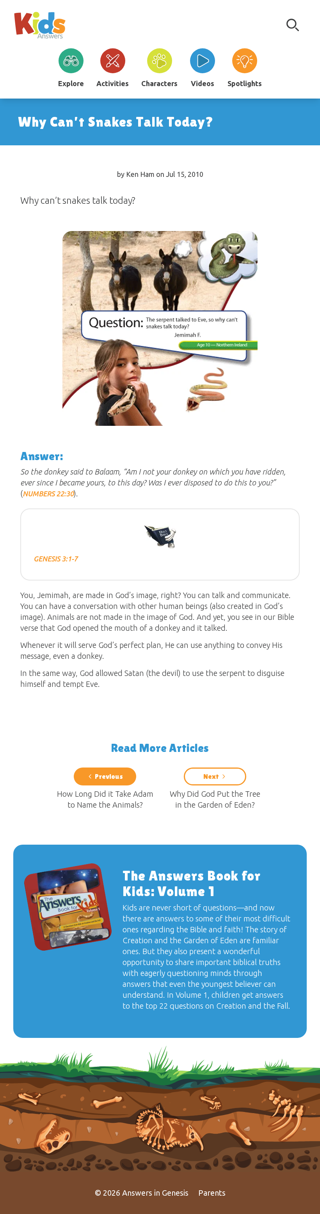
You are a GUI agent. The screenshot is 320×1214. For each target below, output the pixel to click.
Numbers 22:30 (48, 494)
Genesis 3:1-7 (56, 559)
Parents (212, 1192)
